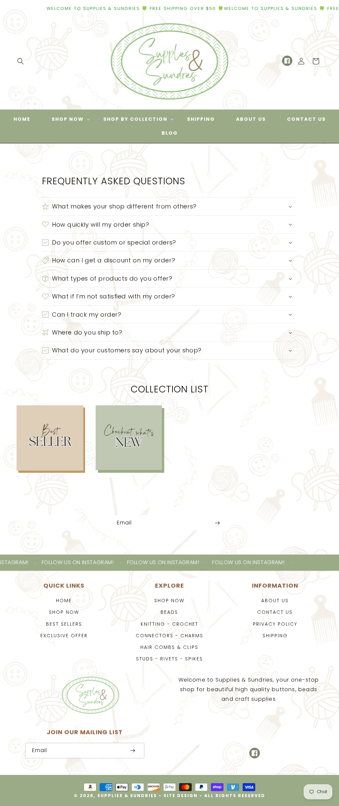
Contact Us (275, 612)
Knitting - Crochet (169, 624)
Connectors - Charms (169, 635)
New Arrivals (126, 418)
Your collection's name (209, 439)
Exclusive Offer (64, 635)
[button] (20, 61)
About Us (275, 600)
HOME (64, 600)
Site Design (181, 795)
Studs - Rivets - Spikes (169, 658)
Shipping (275, 635)
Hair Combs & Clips (169, 647)
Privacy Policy (275, 624)
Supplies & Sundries (127, 795)
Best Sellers (47, 418)
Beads (169, 612)
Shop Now (64, 612)
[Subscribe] (217, 523)
